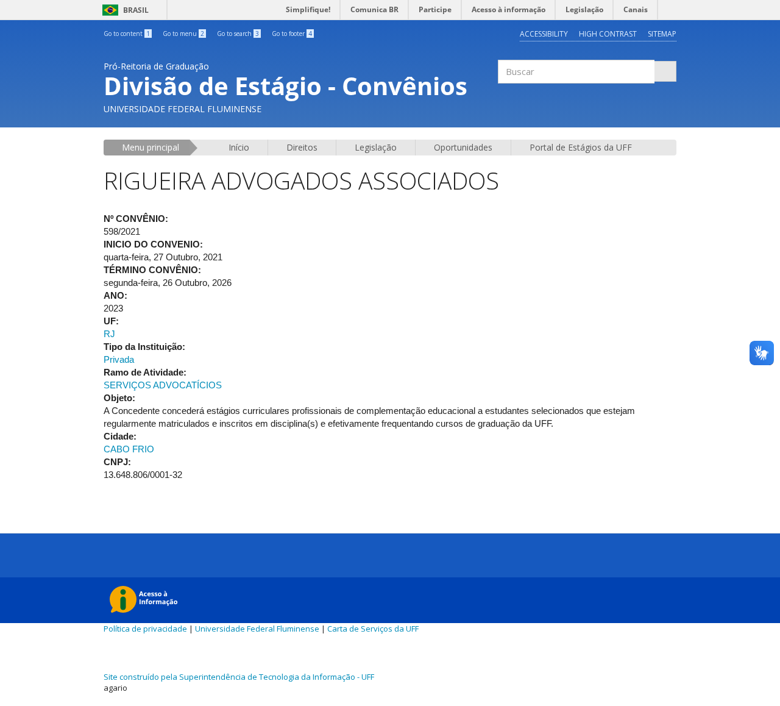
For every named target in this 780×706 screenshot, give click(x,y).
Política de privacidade (145, 628)
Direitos (301, 147)
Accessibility (544, 34)
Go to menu (183, 33)
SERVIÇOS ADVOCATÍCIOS (163, 385)
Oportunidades (463, 147)
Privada (119, 359)
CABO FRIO (129, 449)
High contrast (608, 34)
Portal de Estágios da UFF (581, 147)
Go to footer (292, 33)
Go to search (238, 33)
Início (239, 147)
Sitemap (662, 34)
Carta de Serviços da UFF (373, 628)
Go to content (127, 33)
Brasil (123, 10)
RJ (109, 334)
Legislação (376, 147)
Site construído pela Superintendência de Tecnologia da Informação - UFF (239, 676)
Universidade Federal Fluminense (257, 628)
